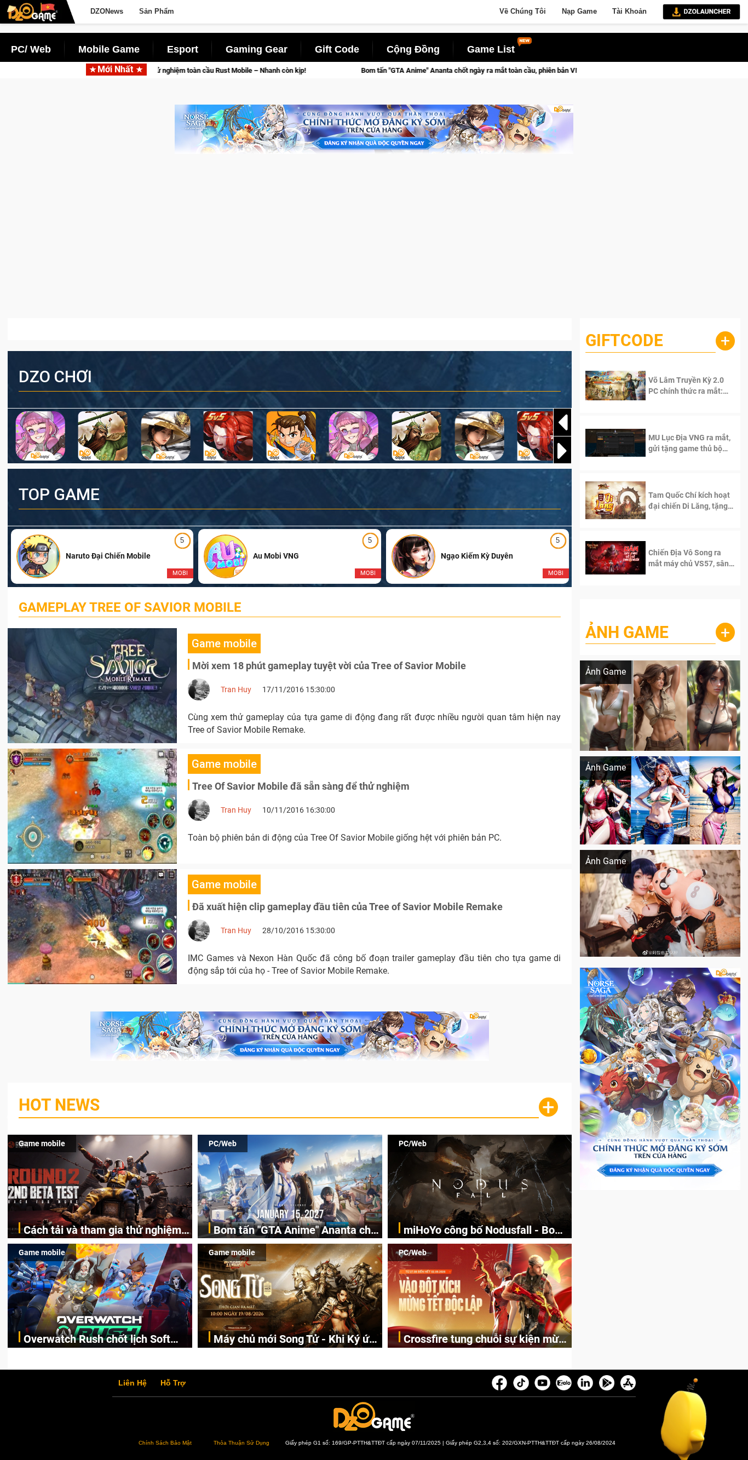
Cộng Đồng (413, 49)
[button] (562, 451)
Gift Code (337, 49)
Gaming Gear (256, 49)
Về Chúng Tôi (522, 11)
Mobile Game (109, 49)
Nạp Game (579, 11)
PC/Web (223, 1143)
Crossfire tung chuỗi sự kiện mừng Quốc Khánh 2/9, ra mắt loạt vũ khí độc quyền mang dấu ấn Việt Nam (488, 1339)
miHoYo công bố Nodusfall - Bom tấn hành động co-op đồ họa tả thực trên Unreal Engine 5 (484, 1230)
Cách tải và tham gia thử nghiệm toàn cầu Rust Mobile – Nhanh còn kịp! (108, 1230)
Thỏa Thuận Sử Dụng (241, 1443)
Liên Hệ (132, 1383)
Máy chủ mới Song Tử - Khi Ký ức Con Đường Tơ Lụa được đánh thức (294, 1339)
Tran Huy (236, 689)
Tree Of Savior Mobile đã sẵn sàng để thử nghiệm (301, 786)
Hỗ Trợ (173, 1383)
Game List (491, 49)
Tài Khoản (629, 11)
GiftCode (624, 340)
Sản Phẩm (156, 11)
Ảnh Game (627, 632)
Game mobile (42, 1143)
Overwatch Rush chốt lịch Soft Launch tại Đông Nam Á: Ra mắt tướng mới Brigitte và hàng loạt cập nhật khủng (101, 1339)
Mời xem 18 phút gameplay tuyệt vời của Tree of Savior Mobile (329, 665)
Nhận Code (683, 385)
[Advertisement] (374, 241)
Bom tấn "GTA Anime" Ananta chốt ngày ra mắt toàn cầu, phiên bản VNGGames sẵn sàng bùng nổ (374, 70)
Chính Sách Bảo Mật (165, 1443)
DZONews (106, 11)
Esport (182, 49)
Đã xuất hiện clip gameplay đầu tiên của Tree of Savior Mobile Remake (347, 906)
